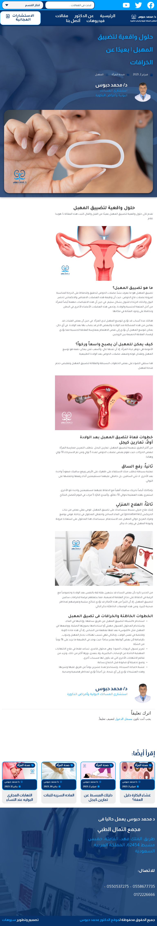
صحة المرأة (118, 74)
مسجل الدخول (123, 718)
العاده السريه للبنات (59, 795)
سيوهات (9, 920)
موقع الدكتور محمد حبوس (99, 920)
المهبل (99, 74)
